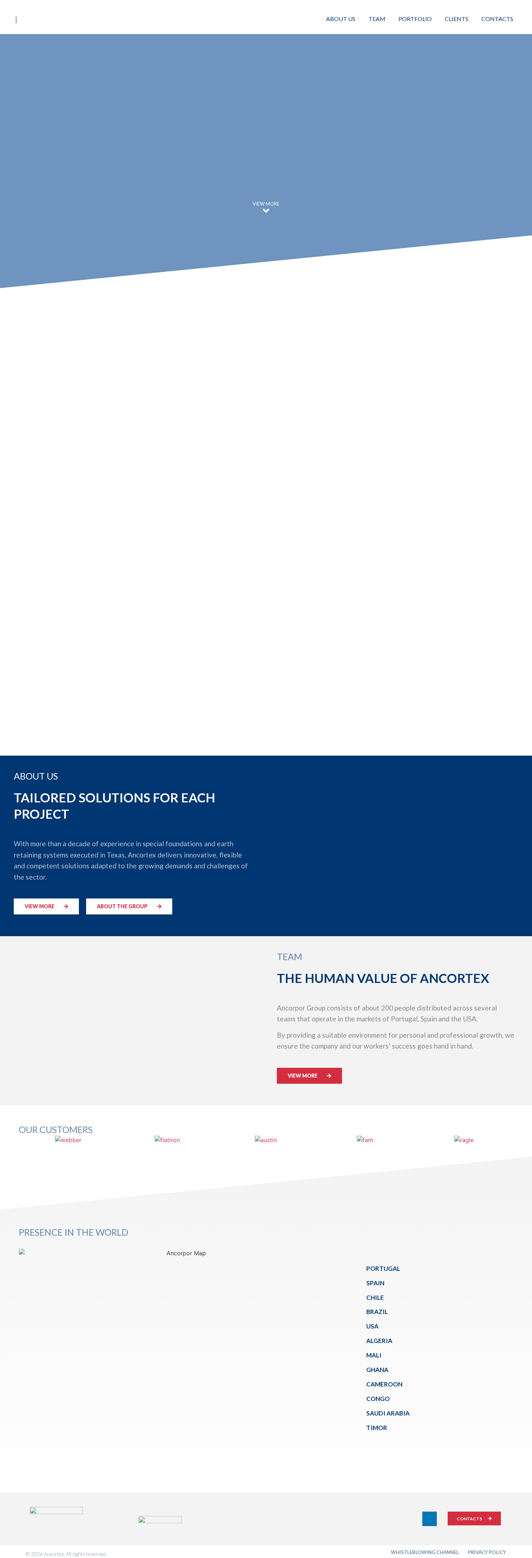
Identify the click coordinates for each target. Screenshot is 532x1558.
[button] (46, 906)
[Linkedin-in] (429, 1519)
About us (340, 18)
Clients (456, 18)
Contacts (497, 18)
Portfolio (415, 18)
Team (376, 18)
